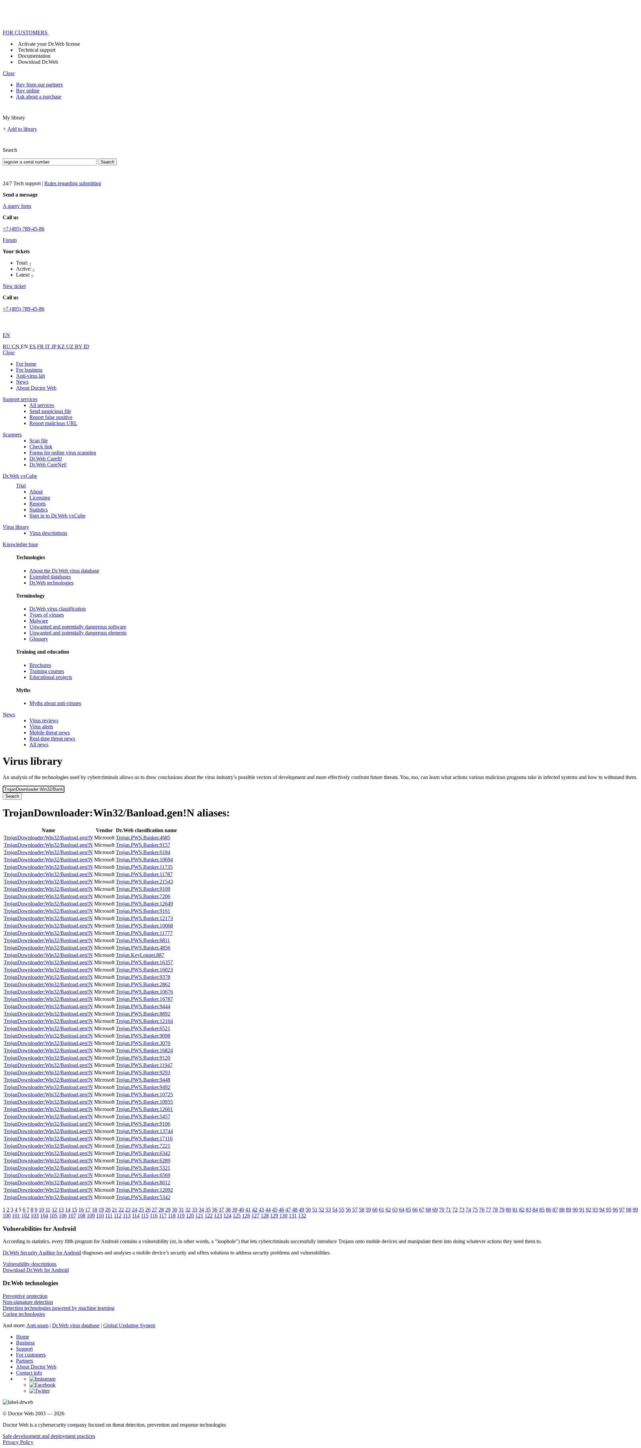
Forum (10, 240)
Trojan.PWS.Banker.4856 (143, 948)
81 (515, 1209)
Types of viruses (46, 615)
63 (395, 1209)
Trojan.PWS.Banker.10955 (144, 1102)
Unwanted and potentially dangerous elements (78, 633)
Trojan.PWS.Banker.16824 (144, 1050)
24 (134, 1209)
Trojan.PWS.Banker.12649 (144, 904)
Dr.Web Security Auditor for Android (42, 1252)
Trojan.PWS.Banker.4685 (143, 837)
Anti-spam (37, 1325)
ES (33, 346)
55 (341, 1209)
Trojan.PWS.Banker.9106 (143, 1124)
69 (435, 1209)
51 (314, 1209)
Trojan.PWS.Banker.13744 (144, 1131)
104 (44, 1215)
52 (321, 1209)
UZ (70, 346)
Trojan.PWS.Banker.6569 (143, 1175)
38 (228, 1209)
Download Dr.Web (38, 62)
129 (274, 1215)
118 (172, 1215)
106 (63, 1215)
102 (25, 1215)
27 (154, 1209)
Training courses (46, 671)
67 (421, 1209)
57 (355, 1209)
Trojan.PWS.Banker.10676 (144, 992)
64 (401, 1209)
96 (615, 1209)
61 (381, 1209)
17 (87, 1209)
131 (293, 1215)
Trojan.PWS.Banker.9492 (143, 1087)
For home (26, 364)
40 (241, 1209)
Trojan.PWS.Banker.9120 (143, 1058)
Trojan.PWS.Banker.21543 (144, 881)
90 (575, 1209)
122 (209, 1215)
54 (335, 1209)
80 (508, 1209)
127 (255, 1215)
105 (53, 1215)
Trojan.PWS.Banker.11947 (144, 1065)
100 (7, 1215)
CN (16, 346)
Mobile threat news (49, 732)
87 (555, 1209)
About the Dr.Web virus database (64, 571)
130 (283, 1215)
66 (415, 1209)
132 (302, 1215)
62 (388, 1209)
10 (41, 1209)
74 (468, 1209)
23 (128, 1209)
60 (375, 1209)
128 (265, 1215)
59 (368, 1209)
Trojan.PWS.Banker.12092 (144, 1190)
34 (201, 1209)
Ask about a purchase (38, 96)
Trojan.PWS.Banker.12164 (144, 1021)
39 (234, 1209)
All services (41, 405)
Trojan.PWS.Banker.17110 (144, 1138)
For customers (31, 1355)
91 (582, 1209)
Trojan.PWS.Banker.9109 (143, 889)
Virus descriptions (48, 533)
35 (208, 1209)
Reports (37, 503)
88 (562, 1209)
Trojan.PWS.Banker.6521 (143, 1028)
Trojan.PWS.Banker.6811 (143, 940)
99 (635, 1209)
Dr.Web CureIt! (45, 458)
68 (428, 1209)
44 (268, 1209)
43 (261, 1209)
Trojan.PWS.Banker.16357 (144, 962)
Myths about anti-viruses (55, 703)
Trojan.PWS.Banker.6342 (143, 1153)
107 (72, 1215)
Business (25, 1343)
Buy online (27, 90)
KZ (61, 346)
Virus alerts (41, 726)
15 (74, 1209)
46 (281, 1209)
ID (86, 346)
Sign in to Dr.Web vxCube (57, 515)
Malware (38, 621)
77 (488, 1209)
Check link (40, 446)
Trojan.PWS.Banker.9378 (143, 977)
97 (622, 1209)
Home (22, 1337)
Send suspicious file (50, 411)
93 (595, 1209)
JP (54, 346)
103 (35, 1215)
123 (218, 1215)
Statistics (38, 509)
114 (136, 1215)
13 (61, 1209)
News (22, 382)
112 (118, 1215)
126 (246, 1215)
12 (54, 1209)
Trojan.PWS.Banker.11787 (144, 874)
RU (7, 346)
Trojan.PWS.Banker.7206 (143, 896)
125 (237, 1215)
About (36, 491)
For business (29, 370)
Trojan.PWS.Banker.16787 (144, 999)
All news (38, 744)
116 (154, 1215)
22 (121, 1209)
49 (301, 1209)
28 (161, 1209)
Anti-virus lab (30, 376)
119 (181, 1215)
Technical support (36, 50)
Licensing (39, 497)
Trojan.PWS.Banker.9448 (143, 1080)
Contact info (29, 1373)
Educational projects (50, 677)
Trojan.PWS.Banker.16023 (144, 970)
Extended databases (50, 577)
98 (628, 1209)
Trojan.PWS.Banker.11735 (144, 867)
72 (455, 1209)
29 (168, 1209)
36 (214, 1209)
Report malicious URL (53, 423)
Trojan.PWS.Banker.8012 (143, 1182)
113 (127, 1215)
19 (101, 1209)
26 (148, 1209)
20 (108, 1209)
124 (227, 1215)
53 (328, 1209)
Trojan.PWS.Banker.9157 (143, 845)
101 (16, 1215)
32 (188, 1209)
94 (602, 1209)
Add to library (22, 129)
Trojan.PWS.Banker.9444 (143, 1006)
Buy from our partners (39, 84)
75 (475, 1209)
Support (24, 1349)
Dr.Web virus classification (57, 609)
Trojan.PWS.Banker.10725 (144, 1094)
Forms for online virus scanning (62, 452)
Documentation (34, 56)
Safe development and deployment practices (49, 1436)
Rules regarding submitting (72, 183)
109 (91, 1215)
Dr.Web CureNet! (48, 464)
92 (588, 1209)
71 (448, 1209)
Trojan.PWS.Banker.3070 (143, 1043)
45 (274, 1209)
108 (81, 1215)
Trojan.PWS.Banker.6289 (143, 1160)
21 (114, 1209)
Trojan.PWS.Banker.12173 (144, 918)
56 (348, 1209)
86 (548, 1209)
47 (288, 1209)
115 (145, 1215)
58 (361, 1209)
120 (190, 1215)
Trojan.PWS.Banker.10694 (144, 859)
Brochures (40, 665)
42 (254, 1209)
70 (441, 1209)
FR (41, 346)
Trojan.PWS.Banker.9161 (143, 911)
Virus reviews (43, 720)
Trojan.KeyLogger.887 (140, 955)
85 (542, 1209)
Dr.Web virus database (75, 1325)
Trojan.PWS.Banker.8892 (143, 1014)
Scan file (38, 440)
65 (408, 1209)
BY (79, 346)
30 (174, 1209)
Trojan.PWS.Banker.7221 (143, 1146)
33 (194, 1209)
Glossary (38, 639)
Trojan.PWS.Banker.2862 (143, 984)
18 (94, 1209)
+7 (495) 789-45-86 (23, 229)
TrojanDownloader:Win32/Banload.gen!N (48, 837)
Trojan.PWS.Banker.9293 (143, 1072)
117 (163, 1215)
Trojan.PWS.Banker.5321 (143, 1168)
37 (221, 1209)
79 (501, 1209)
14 (67, 1209)
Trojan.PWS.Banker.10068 (144, 926)
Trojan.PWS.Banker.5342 (143, 1197)
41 (248, 1209)
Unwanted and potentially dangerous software (77, 627)
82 (521, 1209)
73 (461, 1209)
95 (608, 1209)
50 (308, 1209)
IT (48, 346)
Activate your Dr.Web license (49, 44)
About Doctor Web (36, 388)
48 (294, 1209)
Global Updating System (129, 1325)
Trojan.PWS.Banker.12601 (144, 1109)
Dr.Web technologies (51, 583)
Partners (24, 1361)
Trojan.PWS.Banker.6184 (143, 852)
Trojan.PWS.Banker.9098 (143, 1036)
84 (535, 1209)
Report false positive (50, 417)
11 (47, 1209)
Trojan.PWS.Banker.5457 (143, 1116)
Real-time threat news (52, 738)
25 (141, 1209)
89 (568, 1209)
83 (528, 1209)
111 (109, 1215)
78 (495, 1209)
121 (199, 1215)
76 (481, 1209)
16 (81, 1209)
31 (181, 1209)
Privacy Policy (18, 1442)
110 (100, 1215)
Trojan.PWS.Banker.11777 (144, 933)
